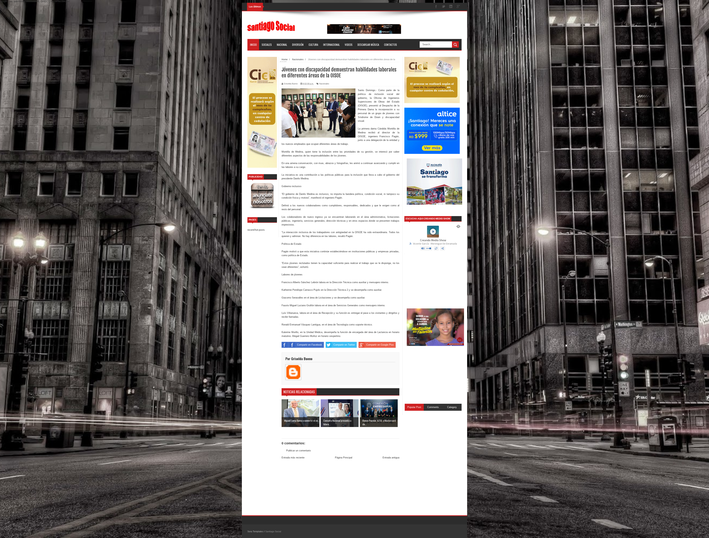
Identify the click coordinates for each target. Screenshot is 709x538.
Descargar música (368, 44)
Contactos (390, 44)
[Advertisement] (340, 487)
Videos (348, 44)
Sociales (267, 44)
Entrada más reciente (293, 457)
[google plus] (458, 7)
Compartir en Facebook (309, 344)
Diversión (298, 44)
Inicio (253, 44)
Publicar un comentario (298, 450)
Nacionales (324, 84)
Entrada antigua (391, 457)
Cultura (313, 44)
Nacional (282, 44)
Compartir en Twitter (344, 344)
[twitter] (443, 7)
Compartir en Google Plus (380, 344)
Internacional (331, 44)
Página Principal (343, 457)
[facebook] (436, 7)
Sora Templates (255, 531)
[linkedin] (451, 7)
